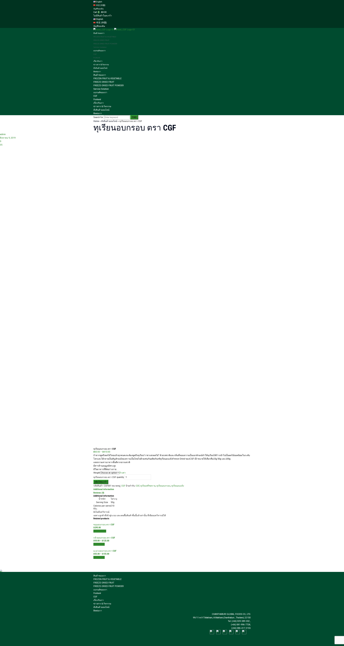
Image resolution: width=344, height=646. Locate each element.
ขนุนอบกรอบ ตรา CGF (103, 524)
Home (96, 121)
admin (3, 134)
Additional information (103, 489)
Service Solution (101, 89)
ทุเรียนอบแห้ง (177, 486)
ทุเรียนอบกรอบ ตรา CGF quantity (108, 477)
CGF (95, 96)
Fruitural (97, 99)
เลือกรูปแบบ (99, 544)
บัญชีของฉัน (98, 9)
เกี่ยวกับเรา (98, 103)
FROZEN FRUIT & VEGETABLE (107, 78)
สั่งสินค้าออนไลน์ (101, 110)
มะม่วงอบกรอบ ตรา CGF (104, 551)
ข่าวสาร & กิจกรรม (102, 106)
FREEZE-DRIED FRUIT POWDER (108, 85)
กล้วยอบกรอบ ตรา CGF (104, 537)
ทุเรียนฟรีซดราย (147, 486)
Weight (96, 472)
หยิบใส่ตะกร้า (100, 482)
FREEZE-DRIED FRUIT (103, 82)
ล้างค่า (122, 472)
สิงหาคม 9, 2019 (8, 138)
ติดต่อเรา (97, 113)
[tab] (172, 489)
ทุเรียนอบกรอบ (163, 486)
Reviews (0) (98, 492)
